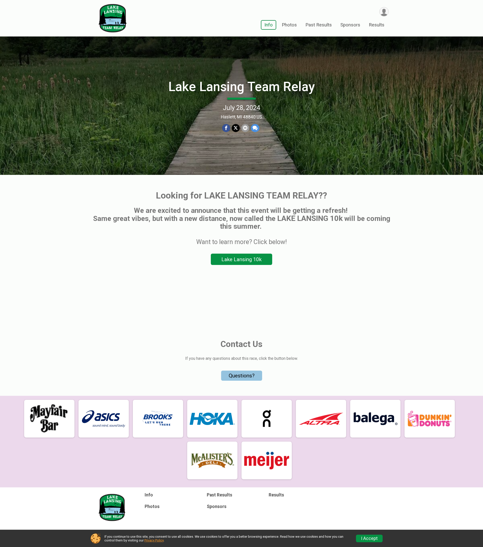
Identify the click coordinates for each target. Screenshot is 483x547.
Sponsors (350, 24)
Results (376, 24)
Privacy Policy (154, 540)
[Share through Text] (255, 128)
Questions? (242, 376)
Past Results (318, 24)
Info (268, 24)
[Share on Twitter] (236, 128)
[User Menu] (384, 11)
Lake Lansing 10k (241, 259)
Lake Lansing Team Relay (241, 86)
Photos (289, 24)
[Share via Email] (245, 128)
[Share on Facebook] (226, 128)
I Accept (369, 538)
